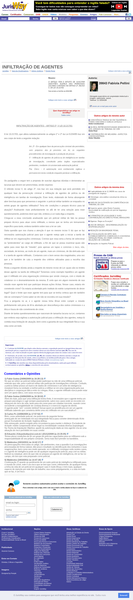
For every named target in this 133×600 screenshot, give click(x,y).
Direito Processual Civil (74, 545)
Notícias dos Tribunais (42, 553)
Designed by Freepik (9, 573)
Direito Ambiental (72, 553)
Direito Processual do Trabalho (77, 547)
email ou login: (12, 502)
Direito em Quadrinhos (42, 580)
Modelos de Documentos (43, 543)
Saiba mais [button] (100, 595)
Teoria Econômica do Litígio (76, 580)
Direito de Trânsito (72, 567)
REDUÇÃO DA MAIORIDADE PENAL (104, 230)
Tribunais (37, 571)
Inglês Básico (103, 538)
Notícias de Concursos (42, 554)
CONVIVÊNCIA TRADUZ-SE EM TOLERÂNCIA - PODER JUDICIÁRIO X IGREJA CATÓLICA (108, 121)
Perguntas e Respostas (42, 547)
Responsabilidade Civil (74, 565)
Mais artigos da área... (121, 247)
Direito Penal (50, 71)
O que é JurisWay (8, 533)
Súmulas (37, 578)
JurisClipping (38, 556)
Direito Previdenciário (74, 558)
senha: (9, 510)
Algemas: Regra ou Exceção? (101, 221)
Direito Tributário (72, 560)
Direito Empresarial (73, 538)
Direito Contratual (72, 576)
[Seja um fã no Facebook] (127, 15)
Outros (68, 582)
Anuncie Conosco (8, 551)
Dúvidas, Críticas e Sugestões (12, 562)
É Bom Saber (38, 562)
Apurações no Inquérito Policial (102, 244)
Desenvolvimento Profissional (109, 534)
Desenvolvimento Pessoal (108, 533)
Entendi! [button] (124, 595)
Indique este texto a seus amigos (61, 100)
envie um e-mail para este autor (105, 106)
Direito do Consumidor (74, 554)
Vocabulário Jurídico (41, 563)
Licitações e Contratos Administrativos (79, 573)
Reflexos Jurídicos (40, 569)
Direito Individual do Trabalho (76, 542)
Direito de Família (72, 540)
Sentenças (38, 576)
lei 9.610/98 (19, 348)
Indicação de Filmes (41, 582)
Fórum (36, 587)
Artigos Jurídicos (37, 71)
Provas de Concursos (41, 538)
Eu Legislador (39, 558)
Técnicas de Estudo (106, 545)
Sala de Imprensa (40, 565)
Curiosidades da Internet (42, 583)
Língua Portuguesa (105, 536)
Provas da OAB (39, 536)
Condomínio (70, 549)
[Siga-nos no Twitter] (130, 15)
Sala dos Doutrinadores (20, 71)
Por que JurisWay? (8, 534)
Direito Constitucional (74, 574)
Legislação (38, 573)
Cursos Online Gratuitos (42, 533)
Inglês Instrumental (105, 540)
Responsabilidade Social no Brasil (14, 540)
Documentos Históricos (42, 585)
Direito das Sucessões (74, 569)
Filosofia (102, 542)
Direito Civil (70, 534)
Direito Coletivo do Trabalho (76, 543)
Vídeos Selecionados (41, 534)
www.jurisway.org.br (57, 360)
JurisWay (5, 71)
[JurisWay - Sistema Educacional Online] (15, 12)
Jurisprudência (39, 574)
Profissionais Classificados (11, 538)
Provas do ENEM (40, 540)
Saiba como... (66, 115)
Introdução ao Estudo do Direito (77, 533)
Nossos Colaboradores (10, 536)
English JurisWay (40, 589)
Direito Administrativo (73, 551)
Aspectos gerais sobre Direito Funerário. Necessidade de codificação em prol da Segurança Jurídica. (107, 210)
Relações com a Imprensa (108, 543)
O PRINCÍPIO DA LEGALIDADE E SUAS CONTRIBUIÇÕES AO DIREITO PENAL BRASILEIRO (109, 217)
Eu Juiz (36, 560)
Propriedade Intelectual (74, 563)
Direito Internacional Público (76, 578)
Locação (69, 562)
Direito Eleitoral (71, 571)
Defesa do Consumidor (42, 567)
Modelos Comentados (42, 545)
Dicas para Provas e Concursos (45, 542)
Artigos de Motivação (41, 551)
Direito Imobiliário (72, 556)
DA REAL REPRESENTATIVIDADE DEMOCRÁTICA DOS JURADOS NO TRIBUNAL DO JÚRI (109, 128)
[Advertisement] (66, 41)
